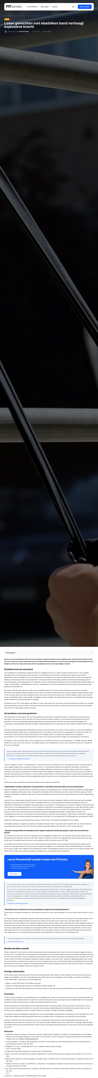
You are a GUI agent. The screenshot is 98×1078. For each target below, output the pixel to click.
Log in (73, 6)
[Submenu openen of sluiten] (38, 6)
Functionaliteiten (32, 6)
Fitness (9, 15)
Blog (5, 15)
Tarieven (54, 6)
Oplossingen (44, 6)
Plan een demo (84, 6)
